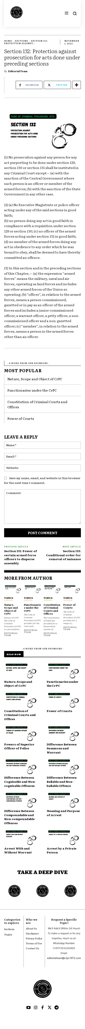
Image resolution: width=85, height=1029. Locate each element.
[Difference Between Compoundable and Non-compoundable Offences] (21, 800)
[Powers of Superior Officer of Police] (21, 733)
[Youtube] (28, 1007)
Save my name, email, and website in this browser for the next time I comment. (42, 480)
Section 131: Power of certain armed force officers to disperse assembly (20, 557)
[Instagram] (35, 1007)
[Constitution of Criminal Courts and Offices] (52, 589)
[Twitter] (49, 1007)
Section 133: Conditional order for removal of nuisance (63, 555)
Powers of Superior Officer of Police (19, 746)
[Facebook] (42, 1007)
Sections (21, 40)
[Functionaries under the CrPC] (33, 589)
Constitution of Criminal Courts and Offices (52, 609)
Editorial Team (17, 71)
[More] (76, 85)
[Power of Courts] (72, 589)
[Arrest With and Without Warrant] (21, 837)
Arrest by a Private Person (61, 850)
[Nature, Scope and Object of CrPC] (13, 589)
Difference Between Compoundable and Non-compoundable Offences (19, 817)
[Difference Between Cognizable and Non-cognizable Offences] (21, 767)
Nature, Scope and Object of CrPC (34, 378)
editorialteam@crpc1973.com (64, 958)
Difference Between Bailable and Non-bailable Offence (61, 781)
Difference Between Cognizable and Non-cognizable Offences (20, 781)
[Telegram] (56, 1007)
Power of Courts (20, 418)
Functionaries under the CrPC (32, 390)
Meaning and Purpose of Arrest (63, 813)
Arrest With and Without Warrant (18, 850)
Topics (8, 598)
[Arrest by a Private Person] (64, 837)
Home (8, 40)
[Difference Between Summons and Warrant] (64, 733)
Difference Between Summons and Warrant (61, 748)
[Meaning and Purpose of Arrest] (64, 800)
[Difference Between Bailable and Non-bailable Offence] (64, 767)
